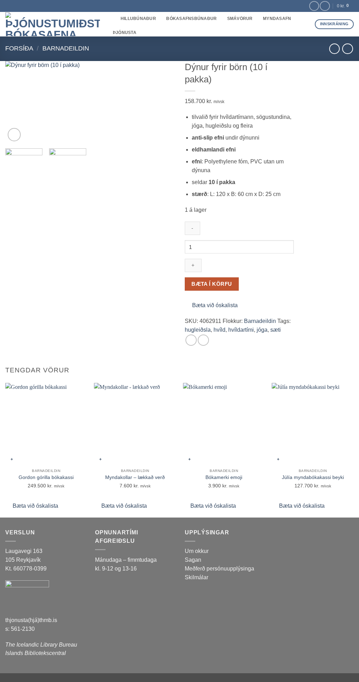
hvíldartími (241, 330)
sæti (275, 330)
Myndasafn (277, 18)
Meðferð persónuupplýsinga (219, 569)
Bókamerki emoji (223, 477)
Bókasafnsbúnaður (191, 18)
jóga (262, 330)
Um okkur (197, 551)
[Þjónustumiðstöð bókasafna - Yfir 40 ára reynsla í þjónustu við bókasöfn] (52, 24)
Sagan (193, 560)
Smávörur (240, 18)
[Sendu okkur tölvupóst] (325, 6)
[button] (14, 134)
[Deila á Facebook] (191, 340)
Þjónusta (124, 32)
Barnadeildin (65, 48)
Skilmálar (196, 577)
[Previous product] (347, 48)
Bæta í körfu (211, 284)
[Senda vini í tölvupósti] (203, 340)
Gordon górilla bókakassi (46, 477)
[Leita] (113, 19)
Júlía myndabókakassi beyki (313, 477)
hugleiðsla (198, 330)
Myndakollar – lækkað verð (135, 477)
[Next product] (334, 48)
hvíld (219, 330)
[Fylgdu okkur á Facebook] (314, 6)
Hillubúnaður (138, 18)
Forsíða (19, 48)
